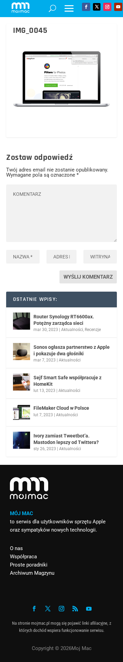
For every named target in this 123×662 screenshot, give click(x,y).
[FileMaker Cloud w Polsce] (21, 412)
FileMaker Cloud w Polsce (61, 408)
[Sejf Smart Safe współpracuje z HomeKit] (21, 382)
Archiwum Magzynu (32, 573)
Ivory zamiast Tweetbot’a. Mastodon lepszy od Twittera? (66, 439)
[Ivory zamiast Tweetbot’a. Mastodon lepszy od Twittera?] (21, 440)
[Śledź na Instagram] (107, 7)
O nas (16, 548)
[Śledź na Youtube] (118, 7)
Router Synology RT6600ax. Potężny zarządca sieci (63, 320)
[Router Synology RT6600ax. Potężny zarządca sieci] (21, 321)
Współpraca (23, 556)
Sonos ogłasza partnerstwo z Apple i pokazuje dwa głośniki (71, 350)
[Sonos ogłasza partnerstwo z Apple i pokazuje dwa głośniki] (21, 351)
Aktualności (72, 329)
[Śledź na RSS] (75, 608)
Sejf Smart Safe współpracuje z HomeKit (67, 380)
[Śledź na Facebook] (86, 7)
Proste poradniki (28, 565)
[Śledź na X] (96, 7)
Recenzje (93, 329)
